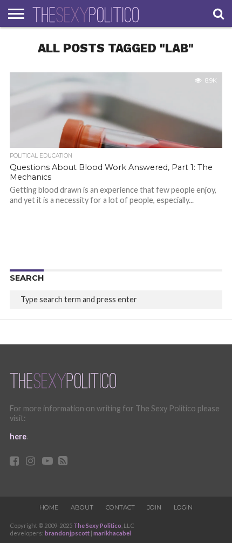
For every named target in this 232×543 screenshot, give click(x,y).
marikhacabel (112, 533)
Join (154, 507)
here (18, 436)
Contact (120, 507)
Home (48, 507)
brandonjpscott (67, 533)
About (82, 507)
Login (183, 507)
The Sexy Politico (97, 525)
